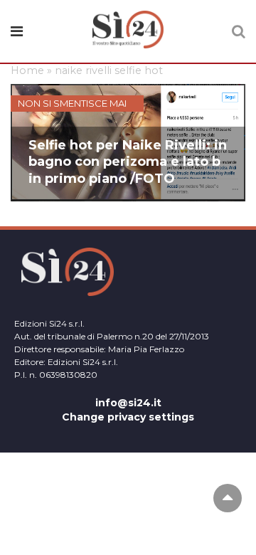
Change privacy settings (128, 417)
